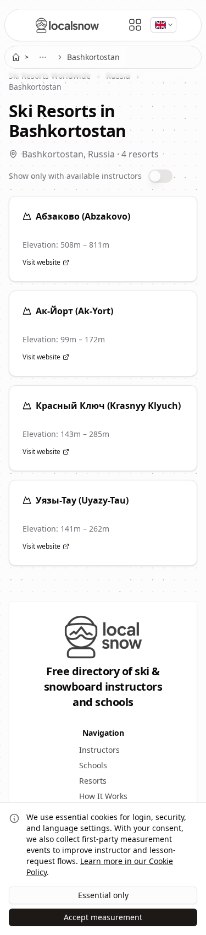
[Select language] (163, 24)
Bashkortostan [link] (93, 57)
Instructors (99, 750)
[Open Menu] (135, 24)
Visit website (41, 262)
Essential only (103, 895)
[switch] (160, 176)
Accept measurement (103, 917)
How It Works (103, 796)
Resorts (93, 780)
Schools (93, 765)
